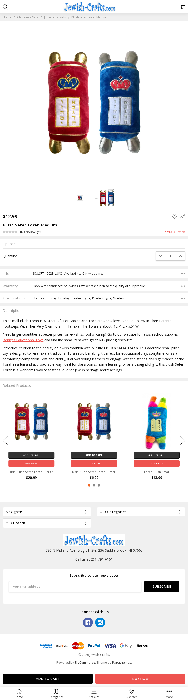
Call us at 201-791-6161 (94, 559)
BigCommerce (85, 662)
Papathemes (121, 662)
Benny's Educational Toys (23, 340)
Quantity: (10, 256)
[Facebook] (88, 622)
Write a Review (175, 232)
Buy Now (31, 463)
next (183, 440)
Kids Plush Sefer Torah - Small (94, 472)
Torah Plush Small (157, 472)
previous (5, 440)
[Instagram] (100, 622)
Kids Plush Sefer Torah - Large (31, 472)
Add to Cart (31, 455)
